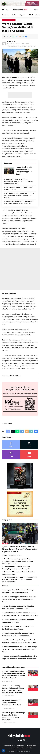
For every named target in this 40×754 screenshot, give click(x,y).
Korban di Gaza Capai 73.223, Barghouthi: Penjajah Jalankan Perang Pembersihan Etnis (18, 182)
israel (10, 423)
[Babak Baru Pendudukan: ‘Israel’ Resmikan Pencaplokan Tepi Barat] (33, 702)
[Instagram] (11, 454)
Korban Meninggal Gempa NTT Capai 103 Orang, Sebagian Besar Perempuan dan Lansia (19, 599)
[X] (29, 444)
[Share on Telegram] (16, 36)
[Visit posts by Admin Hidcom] (4, 44)
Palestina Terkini (9, 19)
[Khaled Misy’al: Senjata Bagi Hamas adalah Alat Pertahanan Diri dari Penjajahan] (33, 715)
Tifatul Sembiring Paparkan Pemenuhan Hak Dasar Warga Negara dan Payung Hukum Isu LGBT (19, 579)
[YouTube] (21, 740)
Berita (5, 543)
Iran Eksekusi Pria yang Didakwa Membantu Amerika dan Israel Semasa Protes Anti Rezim (17, 561)
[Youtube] (29, 454)
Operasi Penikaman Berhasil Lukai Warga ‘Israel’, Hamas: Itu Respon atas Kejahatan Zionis (19, 549)
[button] (4, 9)
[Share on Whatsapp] (13, 36)
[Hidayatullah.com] (20, 9)
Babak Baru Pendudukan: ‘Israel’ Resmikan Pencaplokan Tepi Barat (12, 703)
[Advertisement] (20, 95)
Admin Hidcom (11, 41)
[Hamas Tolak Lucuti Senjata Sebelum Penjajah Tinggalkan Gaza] (9, 170)
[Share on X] (10, 36)
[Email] (19, 36)
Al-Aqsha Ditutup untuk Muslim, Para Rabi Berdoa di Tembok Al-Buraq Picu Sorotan (19, 195)
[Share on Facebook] (7, 36)
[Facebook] (11, 444)
